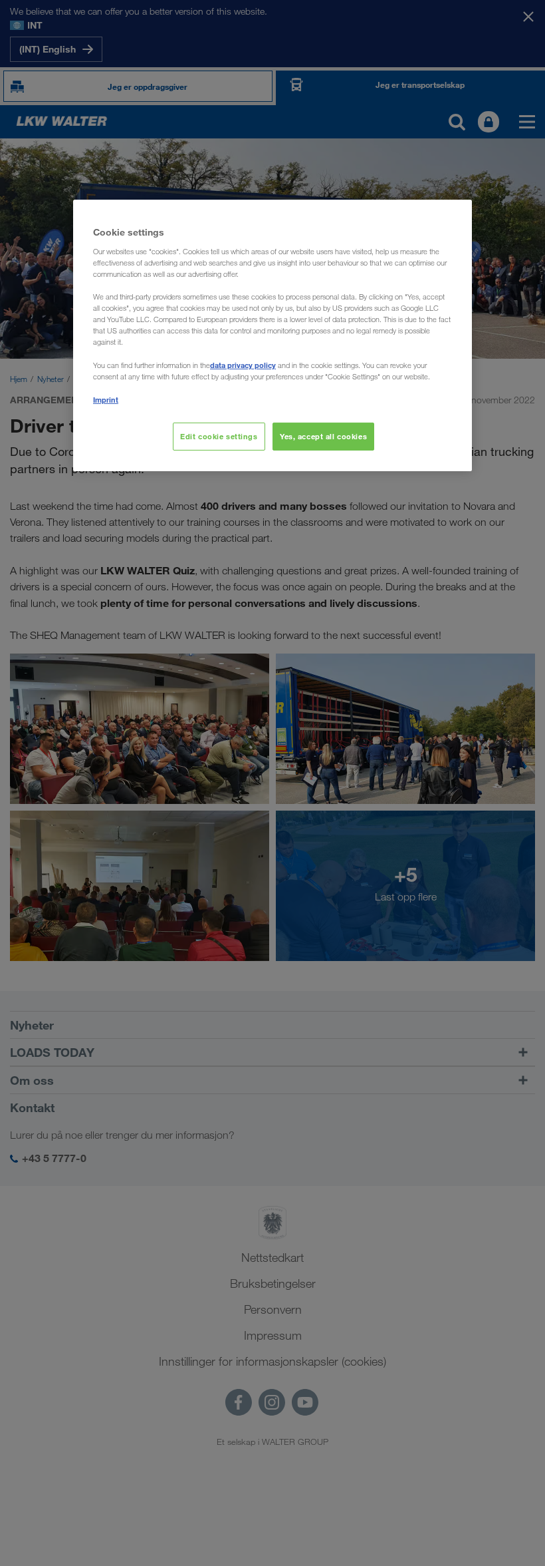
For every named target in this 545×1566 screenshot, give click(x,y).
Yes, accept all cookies (323, 436)
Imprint (105, 400)
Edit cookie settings (218, 436)
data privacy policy (243, 365)
